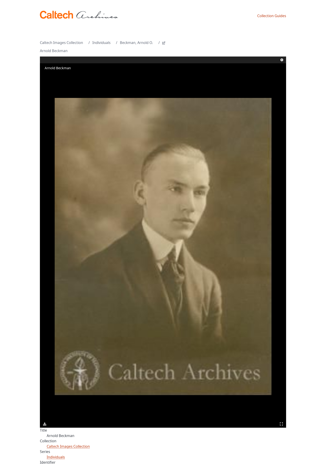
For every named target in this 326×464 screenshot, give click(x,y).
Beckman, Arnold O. (136, 42)
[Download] (44, 424)
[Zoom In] (45, 74)
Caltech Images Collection (61, 42)
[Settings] (282, 60)
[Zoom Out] (49, 74)
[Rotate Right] (54, 74)
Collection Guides (271, 15)
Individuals (101, 42)
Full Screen (281, 424)
